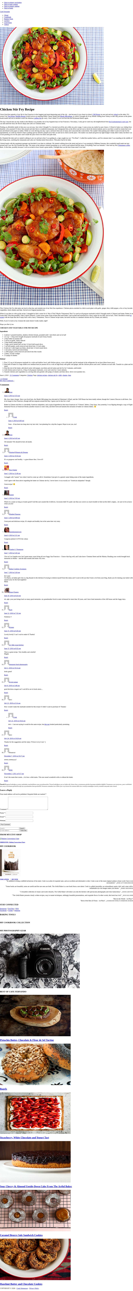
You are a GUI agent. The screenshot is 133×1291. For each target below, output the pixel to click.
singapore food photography (18, 664)
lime (69, 375)
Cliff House (96, 114)
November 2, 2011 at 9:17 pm (14, 774)
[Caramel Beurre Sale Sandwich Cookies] (35, 1231)
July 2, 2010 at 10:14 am (12, 668)
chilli (60, 375)
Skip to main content (11, 4)
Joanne (11, 495)
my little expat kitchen (16, 645)
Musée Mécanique (66, 116)
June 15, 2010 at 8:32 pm (12, 648)
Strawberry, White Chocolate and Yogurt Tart (24, 1137)
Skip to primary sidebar (11, 6)
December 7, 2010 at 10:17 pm (14, 756)
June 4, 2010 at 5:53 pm (12, 396)
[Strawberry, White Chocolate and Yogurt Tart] (35, 1133)
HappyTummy (14, 592)
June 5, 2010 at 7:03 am (12, 498)
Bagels (3, 1089)
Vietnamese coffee (124, 145)
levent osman (13, 682)
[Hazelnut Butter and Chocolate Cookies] (35, 1279)
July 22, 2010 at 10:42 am (16, 721)
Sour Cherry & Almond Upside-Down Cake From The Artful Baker (36, 1186)
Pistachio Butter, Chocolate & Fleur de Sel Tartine (27, 1040)
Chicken (30, 375)
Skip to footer (8, 8)
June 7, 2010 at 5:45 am (12, 553)
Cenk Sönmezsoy (22, 1288)
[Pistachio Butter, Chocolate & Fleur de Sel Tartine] (35, 1036)
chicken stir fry (53, 375)
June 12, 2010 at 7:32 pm (12, 613)
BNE (11, 770)
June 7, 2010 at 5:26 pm (12, 572)
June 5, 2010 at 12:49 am (12, 473)
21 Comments (14, 375)
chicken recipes (42, 375)
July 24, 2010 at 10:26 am (12, 738)
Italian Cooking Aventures (17, 569)
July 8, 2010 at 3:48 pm (12, 685)
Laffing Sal (37, 118)
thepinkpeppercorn (15, 532)
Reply (6, 410)
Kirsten (11, 627)
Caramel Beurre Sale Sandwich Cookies (21, 1235)
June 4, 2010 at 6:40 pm (16, 421)
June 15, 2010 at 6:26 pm (12, 631)
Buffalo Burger (21, 116)
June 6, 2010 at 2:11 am (12, 535)
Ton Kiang (11, 116)
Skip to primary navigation (13, 2)
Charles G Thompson (16, 549)
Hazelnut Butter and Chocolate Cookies (21, 1284)
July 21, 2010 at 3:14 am (12, 703)
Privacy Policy (34, 1288)
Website (2, 820)
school (116, 114)
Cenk (15, 417)
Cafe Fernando (5, 12)
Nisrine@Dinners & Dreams (18, 452)
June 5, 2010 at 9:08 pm (12, 518)
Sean (10, 392)
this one (47, 724)
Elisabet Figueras (14, 514)
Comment (4, 809)
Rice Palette (13, 470)
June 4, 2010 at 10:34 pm (12, 456)
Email (2, 817)
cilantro (64, 375)
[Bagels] (35, 1084)
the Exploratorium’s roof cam (118, 122)
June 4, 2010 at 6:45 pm (12, 438)
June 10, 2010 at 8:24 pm (12, 596)
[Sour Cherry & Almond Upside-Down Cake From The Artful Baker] (35, 1182)
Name (2, 813)
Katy (10, 610)
